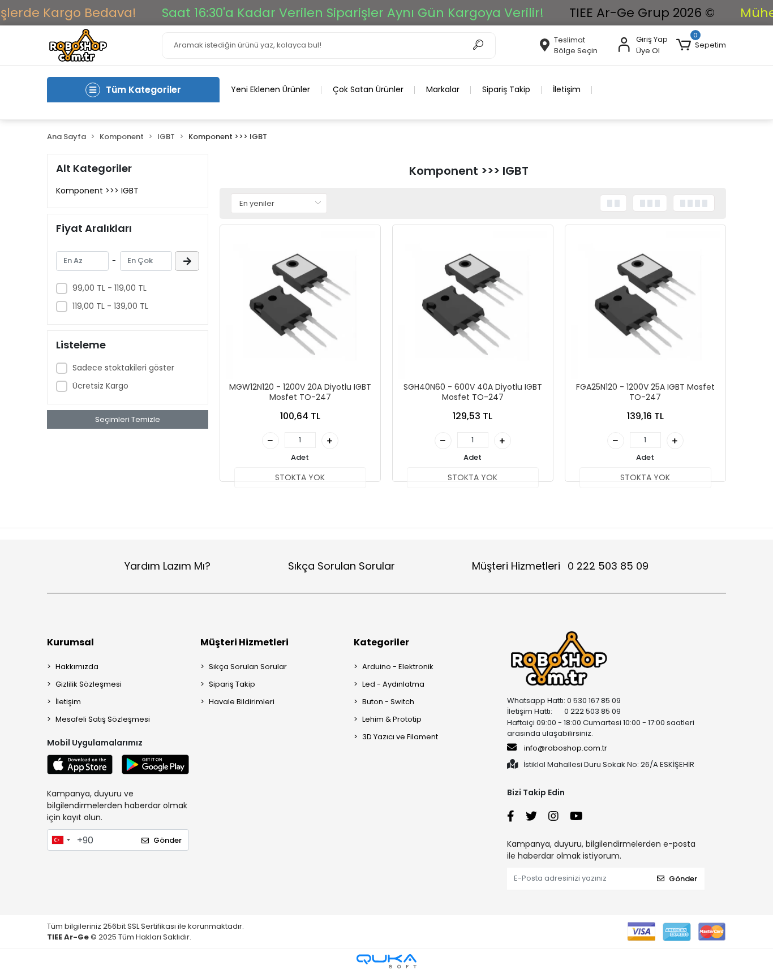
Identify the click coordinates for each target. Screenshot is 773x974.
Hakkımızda (76, 666)
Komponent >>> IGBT (97, 190)
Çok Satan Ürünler (368, 89)
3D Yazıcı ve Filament (400, 736)
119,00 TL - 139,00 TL (110, 306)
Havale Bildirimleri (241, 701)
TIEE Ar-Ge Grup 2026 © (642, 12)
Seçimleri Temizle (127, 419)
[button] (701, 45)
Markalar (442, 89)
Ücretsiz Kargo (100, 385)
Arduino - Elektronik (397, 666)
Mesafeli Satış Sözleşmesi (102, 719)
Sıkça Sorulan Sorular (341, 566)
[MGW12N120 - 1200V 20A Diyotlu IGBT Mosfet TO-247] (300, 305)
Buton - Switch (388, 701)
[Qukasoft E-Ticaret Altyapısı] (386, 961)
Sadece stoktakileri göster (123, 367)
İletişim (567, 89)
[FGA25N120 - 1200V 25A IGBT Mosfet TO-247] (645, 305)
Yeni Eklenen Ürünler (270, 89)
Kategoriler (381, 642)
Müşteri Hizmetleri (560, 566)
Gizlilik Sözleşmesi (88, 684)
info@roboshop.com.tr (565, 748)
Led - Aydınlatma (393, 684)
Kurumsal (70, 642)
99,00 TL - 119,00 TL (109, 288)
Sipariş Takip (506, 89)
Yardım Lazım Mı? (167, 566)
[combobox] (61, 840)
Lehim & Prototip (392, 719)
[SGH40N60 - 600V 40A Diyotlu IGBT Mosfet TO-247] (472, 305)
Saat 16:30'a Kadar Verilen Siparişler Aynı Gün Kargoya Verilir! (353, 12)
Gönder (167, 840)
